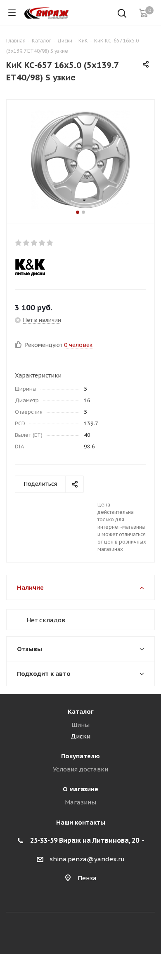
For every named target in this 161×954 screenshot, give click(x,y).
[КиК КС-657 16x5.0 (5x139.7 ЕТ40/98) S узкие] (80, 159)
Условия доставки (80, 769)
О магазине (80, 789)
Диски (80, 736)
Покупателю (80, 756)
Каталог (81, 711)
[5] (50, 242)
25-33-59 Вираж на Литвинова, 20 (84, 840)
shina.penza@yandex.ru (87, 859)
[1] (19, 242)
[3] (34, 242)
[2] (27, 242)
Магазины (80, 802)
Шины (80, 725)
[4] (42, 242)
